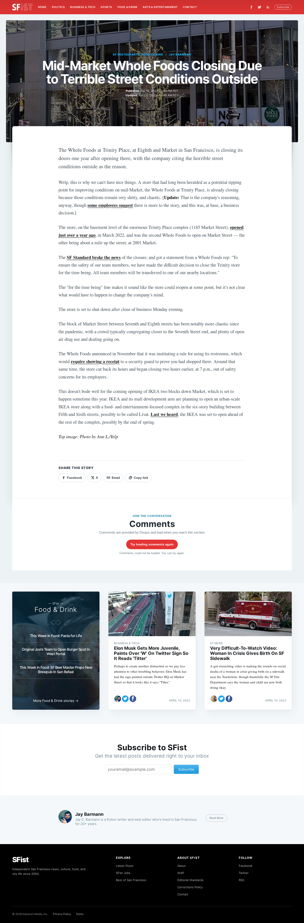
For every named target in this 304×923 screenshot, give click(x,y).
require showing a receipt (95, 361)
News (42, 7)
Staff (180, 873)
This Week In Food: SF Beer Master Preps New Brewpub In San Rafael (56, 669)
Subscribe (283, 7)
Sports (106, 7)
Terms (79, 914)
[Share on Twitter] (125, 699)
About (181, 865)
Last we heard (164, 414)
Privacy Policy (62, 914)
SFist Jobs (123, 873)
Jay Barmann (180, 54)
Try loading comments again (152, 544)
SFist (20, 859)
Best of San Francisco (131, 880)
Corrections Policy (190, 887)
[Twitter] (259, 7)
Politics (58, 7)
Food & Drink (128, 7)
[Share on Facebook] (133, 699)
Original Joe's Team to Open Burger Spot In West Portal (56, 651)
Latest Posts (124, 865)
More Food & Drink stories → (55, 701)
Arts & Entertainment (160, 7)
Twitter (244, 873)
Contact (190, 7)
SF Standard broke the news (94, 257)
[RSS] (269, 7)
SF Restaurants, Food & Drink (138, 54)
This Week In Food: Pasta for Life (56, 635)
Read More (216, 818)
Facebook (245, 865)
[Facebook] (251, 7)
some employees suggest (110, 205)
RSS (241, 880)
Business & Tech (82, 7)
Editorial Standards (190, 880)
